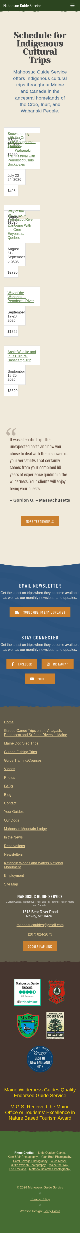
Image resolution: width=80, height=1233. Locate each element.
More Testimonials (40, 521)
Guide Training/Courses (23, 760)
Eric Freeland (17, 1169)
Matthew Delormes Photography (49, 1169)
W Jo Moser (58, 1161)
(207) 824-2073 (40, 934)
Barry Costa (52, 1211)
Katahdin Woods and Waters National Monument (33, 865)
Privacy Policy (40, 1199)
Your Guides (14, 812)
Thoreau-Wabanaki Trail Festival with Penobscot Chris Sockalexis (21, 155)
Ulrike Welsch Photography (28, 1165)
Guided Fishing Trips (20, 752)
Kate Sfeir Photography (23, 1156)
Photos (9, 777)
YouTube (43, 679)
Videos (9, 769)
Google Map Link (40, 946)
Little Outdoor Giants (51, 1152)
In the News (13, 837)
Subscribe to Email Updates (43, 612)
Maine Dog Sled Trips (21, 743)
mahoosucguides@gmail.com (40, 925)
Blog (7, 795)
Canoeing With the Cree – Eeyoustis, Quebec (19, 232)
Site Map (11, 884)
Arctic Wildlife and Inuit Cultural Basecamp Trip (22, 356)
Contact (10, 803)
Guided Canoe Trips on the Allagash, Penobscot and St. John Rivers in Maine (35, 733)
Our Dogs (11, 820)
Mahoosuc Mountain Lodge (25, 829)
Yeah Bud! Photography (56, 1156)
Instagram (60, 664)
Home (9, 722)
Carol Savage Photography (30, 1161)
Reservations (14, 846)
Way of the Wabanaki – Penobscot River (21, 215)
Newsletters (13, 854)
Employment (14, 875)
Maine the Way (58, 1165)
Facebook (24, 664)
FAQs (8, 786)
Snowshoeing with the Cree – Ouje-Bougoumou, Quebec (22, 140)
